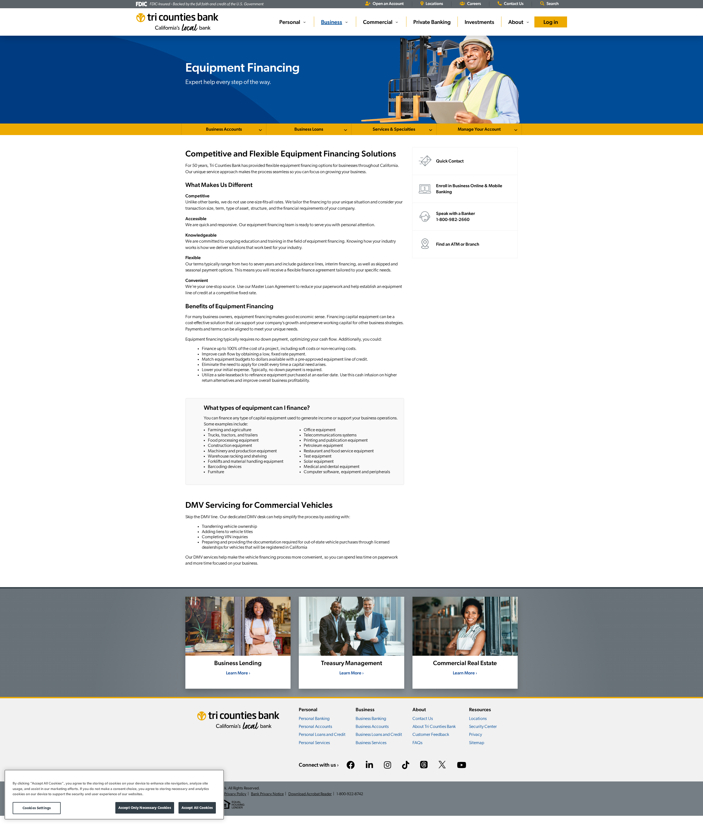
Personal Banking (314, 719)
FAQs (417, 743)
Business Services (371, 743)
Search (552, 3)
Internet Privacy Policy (228, 794)
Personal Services (314, 743)
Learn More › (238, 673)
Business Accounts (224, 129)
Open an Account (388, 3)
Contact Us (513, 3)
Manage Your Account (479, 129)
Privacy (475, 735)
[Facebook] (351, 766)
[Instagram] (387, 766)
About (515, 22)
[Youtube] (461, 766)
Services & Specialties (394, 129)
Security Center (483, 727)
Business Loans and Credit (379, 735)
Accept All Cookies (197, 807)
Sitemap (476, 743)
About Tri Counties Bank (434, 727)
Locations (434, 3)
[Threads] (424, 765)
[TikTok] (405, 766)
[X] (442, 765)
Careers (474, 3)
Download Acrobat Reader (310, 794)
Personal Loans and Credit (322, 735)
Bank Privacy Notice (267, 794)
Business (331, 22)
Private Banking (432, 22)
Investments (479, 22)
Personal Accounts (315, 727)
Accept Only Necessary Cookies (144, 807)
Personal (289, 22)
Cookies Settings (37, 808)
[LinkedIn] (369, 766)
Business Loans (308, 129)
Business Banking (371, 719)
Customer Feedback (430, 735)
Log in (550, 22)
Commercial (377, 22)
